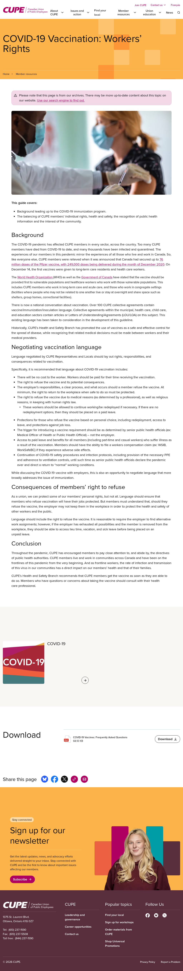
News (169, 12)
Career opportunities (78, 927)
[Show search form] (178, 12)
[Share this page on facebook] (54, 780)
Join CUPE (140, 5)
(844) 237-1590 (24, 938)
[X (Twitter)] (164, 915)
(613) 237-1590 (17, 930)
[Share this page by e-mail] (84, 780)
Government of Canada (96, 277)
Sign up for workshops (119, 922)
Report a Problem (170, 962)
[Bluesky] (156, 915)
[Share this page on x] (64, 780)
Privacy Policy (147, 962)
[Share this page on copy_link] (74, 780)
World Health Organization (35, 277)
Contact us (72, 934)
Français (175, 5)
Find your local (114, 915)
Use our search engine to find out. (61, 100)
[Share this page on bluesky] (44, 780)
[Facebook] (147, 915)
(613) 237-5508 (18, 934)
